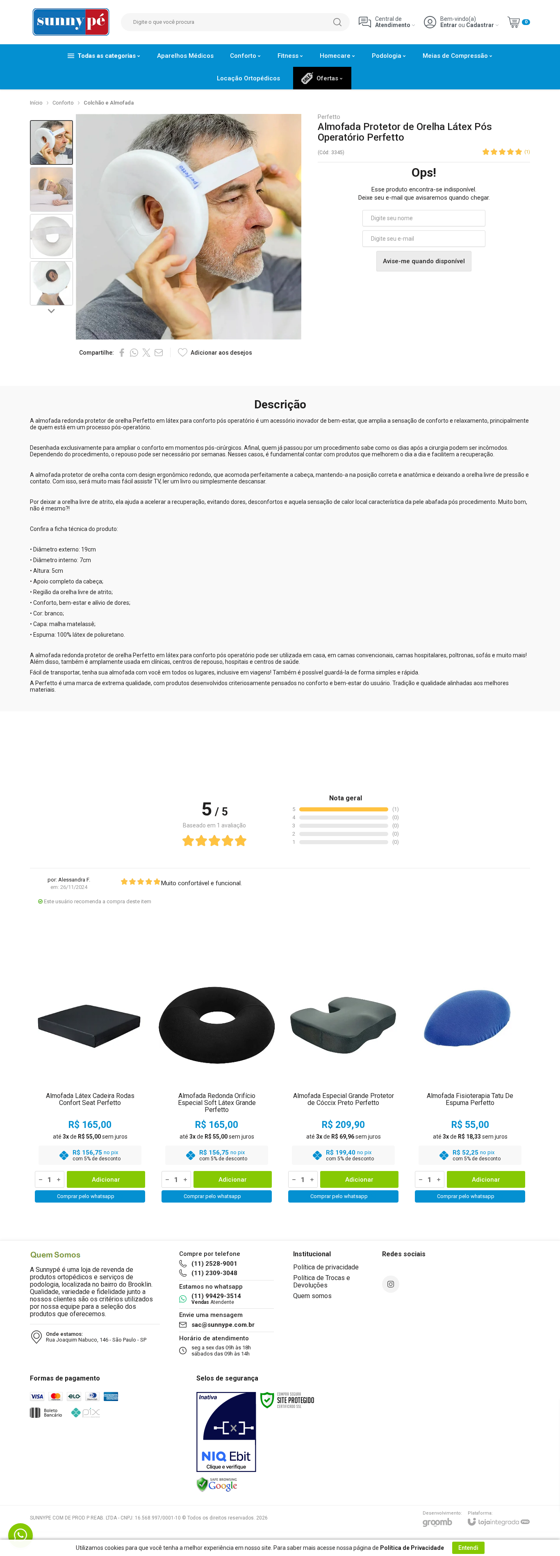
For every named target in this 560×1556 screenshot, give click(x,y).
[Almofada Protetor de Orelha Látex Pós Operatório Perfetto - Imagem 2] (51, 190)
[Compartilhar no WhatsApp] (134, 353)
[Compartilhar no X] (146, 353)
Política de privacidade (326, 1267)
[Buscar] (337, 22)
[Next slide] (51, 310)
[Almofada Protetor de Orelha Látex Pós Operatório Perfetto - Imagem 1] (51, 142)
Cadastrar (480, 25)
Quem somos (312, 1296)
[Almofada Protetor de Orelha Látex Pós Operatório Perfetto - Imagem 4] (51, 283)
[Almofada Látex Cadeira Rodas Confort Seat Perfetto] (90, 1085)
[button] (51, 142)
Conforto (63, 103)
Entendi (468, 1548)
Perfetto (329, 117)
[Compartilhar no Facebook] (122, 353)
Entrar (448, 25)
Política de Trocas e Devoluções (321, 1281)
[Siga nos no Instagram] (390, 1284)
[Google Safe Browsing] (216, 1484)
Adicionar (106, 1179)
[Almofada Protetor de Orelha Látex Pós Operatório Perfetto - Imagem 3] (51, 236)
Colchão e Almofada (109, 103)
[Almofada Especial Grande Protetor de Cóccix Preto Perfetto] (343, 1085)
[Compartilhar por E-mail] (159, 353)
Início (36, 103)
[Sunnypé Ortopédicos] (71, 22)
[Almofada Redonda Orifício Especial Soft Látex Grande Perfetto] (216, 1085)
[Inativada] (226, 1432)
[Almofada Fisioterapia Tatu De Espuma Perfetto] (470, 1085)
